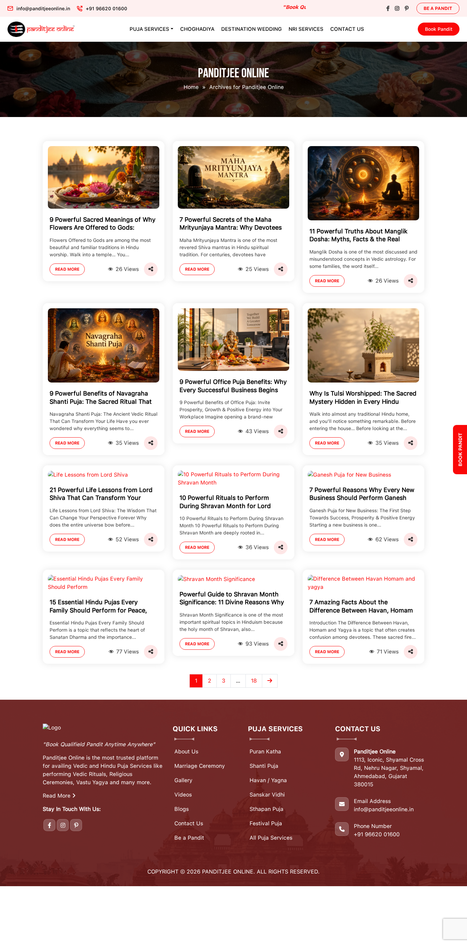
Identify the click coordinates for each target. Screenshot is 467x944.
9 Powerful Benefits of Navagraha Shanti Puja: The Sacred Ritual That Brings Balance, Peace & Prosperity (101, 398)
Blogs (181, 809)
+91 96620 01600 (377, 834)
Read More (67, 269)
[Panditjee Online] (42, 29)
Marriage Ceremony (199, 766)
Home (191, 87)
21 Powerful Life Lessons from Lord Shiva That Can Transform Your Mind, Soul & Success (101, 494)
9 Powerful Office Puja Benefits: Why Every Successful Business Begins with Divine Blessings (233, 386)
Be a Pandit (438, 8)
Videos (183, 794)
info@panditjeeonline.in (384, 809)
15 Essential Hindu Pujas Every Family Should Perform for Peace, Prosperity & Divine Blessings (98, 606)
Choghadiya (197, 29)
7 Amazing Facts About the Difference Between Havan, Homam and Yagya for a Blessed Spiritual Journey (361, 606)
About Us (186, 751)
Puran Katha (265, 751)
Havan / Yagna (268, 780)
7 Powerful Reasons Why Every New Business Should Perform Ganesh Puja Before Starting (361, 494)
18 (254, 680)
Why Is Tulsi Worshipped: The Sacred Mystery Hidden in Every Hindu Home (362, 398)
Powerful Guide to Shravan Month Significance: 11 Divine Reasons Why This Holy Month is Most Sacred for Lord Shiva (231, 599)
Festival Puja (266, 823)
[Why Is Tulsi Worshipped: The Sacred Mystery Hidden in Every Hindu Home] (363, 345)
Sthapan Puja (266, 809)
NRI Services (306, 29)
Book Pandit (438, 29)
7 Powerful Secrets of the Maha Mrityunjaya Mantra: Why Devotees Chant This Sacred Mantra (230, 224)
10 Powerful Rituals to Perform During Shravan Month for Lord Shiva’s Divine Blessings (225, 502)
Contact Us (347, 29)
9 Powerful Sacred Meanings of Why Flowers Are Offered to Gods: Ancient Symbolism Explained (103, 224)
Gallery (183, 780)
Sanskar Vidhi (267, 794)
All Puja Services (271, 838)
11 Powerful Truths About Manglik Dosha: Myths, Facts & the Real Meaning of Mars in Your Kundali (358, 236)
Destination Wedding (251, 29)
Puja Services (149, 29)
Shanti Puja (264, 766)
